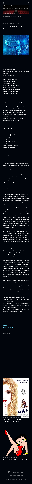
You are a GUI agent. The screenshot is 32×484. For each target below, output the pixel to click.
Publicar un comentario (14, 462)
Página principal (8, 16)
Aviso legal (17, 16)
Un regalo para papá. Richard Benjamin (12, 420)
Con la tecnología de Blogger (17, 472)
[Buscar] (28, 2)
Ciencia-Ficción (9, 327)
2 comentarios (12, 424)
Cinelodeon (7, 6)
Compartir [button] (5, 325)
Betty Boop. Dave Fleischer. (15, 459)
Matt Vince (20, 475)
